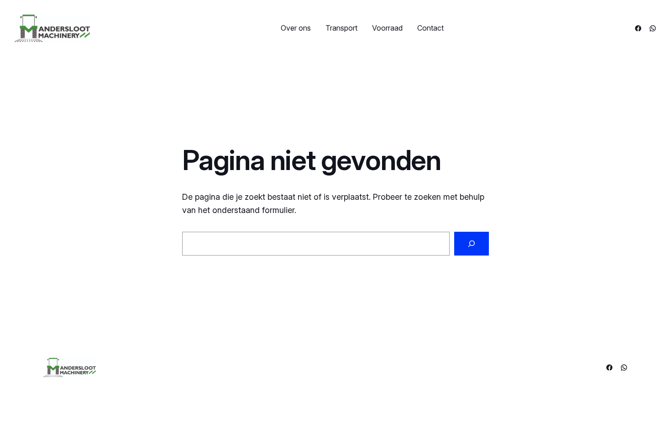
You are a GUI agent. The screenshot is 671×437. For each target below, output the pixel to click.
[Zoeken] (471, 244)
